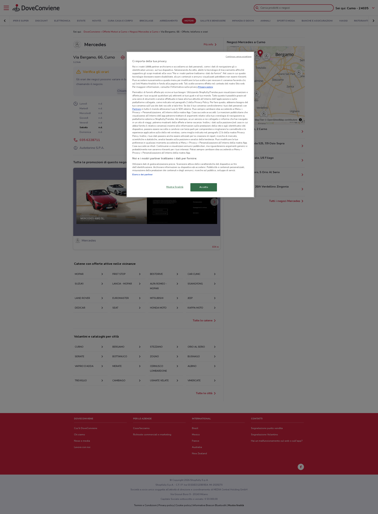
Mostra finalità (174, 186)
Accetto (203, 187)
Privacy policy (205, 87)
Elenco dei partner (142, 174)
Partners (136, 109)
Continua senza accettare (238, 56)
